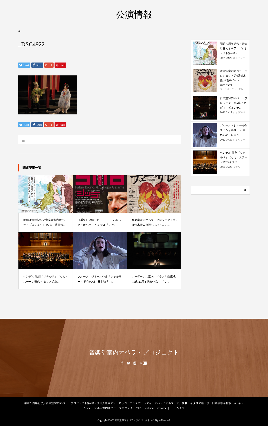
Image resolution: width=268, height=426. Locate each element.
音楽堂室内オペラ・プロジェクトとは (117, 408)
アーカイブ (177, 408)
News (87, 408)
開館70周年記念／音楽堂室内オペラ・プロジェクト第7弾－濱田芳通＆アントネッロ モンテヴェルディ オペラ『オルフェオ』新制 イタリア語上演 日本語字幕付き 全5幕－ (134, 403)
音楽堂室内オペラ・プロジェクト (134, 352)
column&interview (155, 408)
